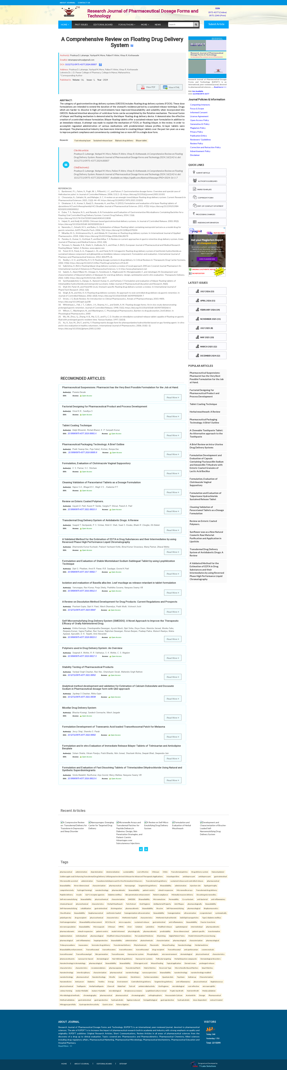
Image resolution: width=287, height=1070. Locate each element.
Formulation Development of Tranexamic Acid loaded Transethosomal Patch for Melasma (113, 726)
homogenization (174, 913)
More (144, 24)
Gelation (138, 927)
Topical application (174, 963)
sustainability (128, 872)
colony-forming (66, 991)
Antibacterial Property (162, 904)
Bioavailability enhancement (91, 922)
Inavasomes (83, 945)
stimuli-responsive (165, 890)
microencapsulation (68, 927)
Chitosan (155, 872)
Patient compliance (160, 895)
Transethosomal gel (84, 954)
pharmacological (193, 908)
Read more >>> (220, 87)
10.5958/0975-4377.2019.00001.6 (82, 433)
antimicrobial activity (147, 986)
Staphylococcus (216, 982)
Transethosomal (92, 949)
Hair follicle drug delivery (122, 959)
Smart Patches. (207, 968)
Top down (181, 977)
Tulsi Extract (131, 904)
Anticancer (79, 982)
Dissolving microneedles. (206, 895)
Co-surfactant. (188, 899)
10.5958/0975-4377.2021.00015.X (82, 509)
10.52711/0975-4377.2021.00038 (82, 697)
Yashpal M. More (97, 55)
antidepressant (189, 876)
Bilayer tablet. (141, 140)
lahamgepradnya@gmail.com (81, 59)
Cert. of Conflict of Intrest (210, 206)
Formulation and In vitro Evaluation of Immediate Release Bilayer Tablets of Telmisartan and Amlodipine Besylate (121, 747)
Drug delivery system (199, 872)
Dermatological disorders (210, 959)
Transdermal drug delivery (156, 881)
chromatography (89, 995)
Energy (111, 982)
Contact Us (84, 2)
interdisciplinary (83, 972)
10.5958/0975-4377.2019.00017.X (82, 656)
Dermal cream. (190, 963)
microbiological (178, 986)
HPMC (121, 927)
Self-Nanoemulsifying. (175, 908)
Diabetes (91, 982)
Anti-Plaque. (179, 904)
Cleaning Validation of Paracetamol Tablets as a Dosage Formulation (101, 482)
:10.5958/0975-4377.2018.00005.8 (82, 452)
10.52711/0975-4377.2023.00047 (82, 610)
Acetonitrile (191, 995)
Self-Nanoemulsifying (68, 908)
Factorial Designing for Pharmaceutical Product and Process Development (104, 406)
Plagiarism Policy (198, 128)
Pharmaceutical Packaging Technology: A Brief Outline (93, 444)
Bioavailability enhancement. (71, 949)
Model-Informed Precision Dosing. (201, 936)
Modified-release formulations (119, 936)
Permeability (174, 899)
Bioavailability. (165, 885)
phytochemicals (147, 940)
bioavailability (65, 885)
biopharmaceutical (95, 913)
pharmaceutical (66, 872)
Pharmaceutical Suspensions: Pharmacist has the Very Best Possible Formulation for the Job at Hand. (120, 387)
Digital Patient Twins (177, 936)
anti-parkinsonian (191, 949)
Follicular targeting (163, 959)
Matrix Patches (150, 968)
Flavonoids (154, 945)
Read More (172, 397)
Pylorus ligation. (122, 1004)
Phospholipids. (152, 954)
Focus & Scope (197, 108)
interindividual (197, 927)
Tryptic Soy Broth (176, 991)
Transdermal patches (179, 872)
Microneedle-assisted (69, 881)
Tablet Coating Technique (77, 425)
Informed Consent (198, 112)
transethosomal (142, 949)
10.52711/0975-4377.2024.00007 (81, 64)
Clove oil (110, 986)
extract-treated (216, 1000)
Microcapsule (98, 927)
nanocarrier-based (85, 959)
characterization (99, 885)
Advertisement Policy (200, 151)
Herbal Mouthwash (115, 904)
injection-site (195, 885)
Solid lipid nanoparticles (189, 918)
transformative (214, 931)
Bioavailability (144, 899)
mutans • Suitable (98, 991)
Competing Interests (200, 104)
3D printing (161, 936)
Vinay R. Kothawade (129, 55)
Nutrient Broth (193, 991)
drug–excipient (158, 949)
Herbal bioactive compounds (185, 959)
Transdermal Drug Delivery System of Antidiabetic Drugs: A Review (100, 520)
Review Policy (196, 143)
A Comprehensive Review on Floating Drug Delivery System (122, 42)
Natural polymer (218, 872)
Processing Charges (205, 214)
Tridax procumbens (67, 945)
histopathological (150, 1000)
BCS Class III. (110, 922)
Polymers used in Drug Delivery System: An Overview (92, 648)
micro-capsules (125, 922)
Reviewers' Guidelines (200, 139)
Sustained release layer (103, 140)
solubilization (86, 908)
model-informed (118, 931)
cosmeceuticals (208, 949)
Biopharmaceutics (211, 908)
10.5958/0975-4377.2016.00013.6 (82, 778)
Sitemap (123, 1064)
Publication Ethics (198, 135)
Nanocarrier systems (144, 959)
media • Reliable (82, 991)
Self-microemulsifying (68, 899)
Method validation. (67, 1000)
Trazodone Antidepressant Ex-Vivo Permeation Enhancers (119, 881)
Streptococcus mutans (133, 991)
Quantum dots (167, 977)
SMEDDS (131, 899)
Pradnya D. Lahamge (79, 55)
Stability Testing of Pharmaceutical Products (87, 667)
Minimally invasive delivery (182, 895)
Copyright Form (205, 198)
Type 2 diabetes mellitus (211, 918)
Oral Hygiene (144, 904)
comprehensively (67, 890)
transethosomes (109, 949)
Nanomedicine (66, 982)
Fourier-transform (208, 922)
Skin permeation (101, 954)
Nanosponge (130, 885)
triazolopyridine (173, 876)
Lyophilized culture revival (156, 991)
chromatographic (138, 995)
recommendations (98, 968)
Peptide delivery (66, 895)
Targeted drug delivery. (163, 982)
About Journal (67, 2)
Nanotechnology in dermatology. (73, 963)
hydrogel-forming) (84, 890)
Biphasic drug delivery (124, 140)
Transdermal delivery (122, 945)
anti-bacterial (202, 899)
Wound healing (168, 945)
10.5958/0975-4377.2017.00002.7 (82, 572)
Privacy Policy (196, 132)
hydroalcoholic (117, 1000)
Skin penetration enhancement (137, 895)
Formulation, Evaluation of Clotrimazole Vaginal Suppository (96, 463)
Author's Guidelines (207, 181)
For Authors (126, 24)
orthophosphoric (155, 995)
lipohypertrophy (210, 885)
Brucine (160, 908)
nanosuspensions (149, 972)
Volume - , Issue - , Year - (90, 80)
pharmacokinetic (118, 890)
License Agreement (199, 116)
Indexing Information (208, 222)
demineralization (113, 872)
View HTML (174, 87)
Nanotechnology (184, 945)
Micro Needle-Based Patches (186, 968)
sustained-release (142, 922)
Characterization (206, 977)
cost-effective (142, 872)
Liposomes (123, 977)
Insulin (79, 895)
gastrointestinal (220, 876)
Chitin (165, 872)
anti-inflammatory (218, 899)
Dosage (202, 995)
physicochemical (101, 899)
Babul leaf (121, 986)
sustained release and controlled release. (186, 881)
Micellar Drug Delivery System (79, 707)
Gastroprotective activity (89, 1004)
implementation (66, 936)
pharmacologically (195, 904)
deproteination (97, 872)
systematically (220, 913)
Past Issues (81, 24)
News (158, 24)
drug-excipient (80, 918)
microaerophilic (209, 986)
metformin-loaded (114, 913)
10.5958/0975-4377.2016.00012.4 (82, 591)
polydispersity (65, 918)
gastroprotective (101, 1000)
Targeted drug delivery (148, 885)
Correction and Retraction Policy (205, 147)
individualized (81, 936)
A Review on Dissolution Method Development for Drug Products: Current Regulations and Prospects (119, 601)
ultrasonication (190, 913)
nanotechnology (101, 890)
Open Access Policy (199, 120)
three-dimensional (81, 885)
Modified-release (165, 927)
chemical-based (66, 904)
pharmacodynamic (67, 931)
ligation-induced (133, 1000)
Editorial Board (103, 24)
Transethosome (118, 954)
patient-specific (198, 931)
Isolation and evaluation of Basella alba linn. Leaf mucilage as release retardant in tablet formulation (119, 582)
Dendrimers (135, 977)
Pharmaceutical (215, 995)
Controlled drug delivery (141, 982)
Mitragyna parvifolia (68, 1004)
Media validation (209, 991)
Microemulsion (159, 899)
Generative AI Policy (199, 124)
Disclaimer (195, 155)
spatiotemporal (181, 927)
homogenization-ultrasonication (137, 913)
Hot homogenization (68, 922)
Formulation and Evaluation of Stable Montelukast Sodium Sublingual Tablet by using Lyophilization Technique (118, 562)
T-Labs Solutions (207, 1066)
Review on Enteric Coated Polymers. (83, 501)
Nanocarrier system (136, 954)
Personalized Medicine (144, 936)
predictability (165, 931)
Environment (122, 982)
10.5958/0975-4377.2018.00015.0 (82, 637)
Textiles (101, 982)
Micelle (112, 977)
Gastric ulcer (108, 1004)
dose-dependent (200, 1000)
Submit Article (216, 24)
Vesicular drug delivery (101, 945)
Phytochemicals (140, 945)
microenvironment (169, 954)
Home (64, 24)
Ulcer (129, 927)
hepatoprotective (101, 940)
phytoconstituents (67, 959)
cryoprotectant (206, 913)
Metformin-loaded (129, 918)
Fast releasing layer (83, 140)
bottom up (192, 977)
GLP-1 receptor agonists (94, 895)
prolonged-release (206, 963)
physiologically (134, 931)
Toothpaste (81, 986)
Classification (65, 913)
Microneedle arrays (185, 890)
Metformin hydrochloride (166, 918)
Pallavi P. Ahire (112, 55)
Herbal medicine (201, 945)
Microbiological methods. (70, 995)
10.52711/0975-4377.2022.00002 (82, 735)
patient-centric (149, 890)
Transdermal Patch (133, 968)
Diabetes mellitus (115, 895)
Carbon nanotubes (151, 977)
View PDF (150, 87)
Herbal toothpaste (96, 986)
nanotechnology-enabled (201, 972)
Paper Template (204, 189)
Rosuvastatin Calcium (173, 995)
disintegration (116, 908)
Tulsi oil (132, 986)
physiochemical (82, 904)
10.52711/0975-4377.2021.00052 (82, 675)
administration (81, 872)
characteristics (98, 904)
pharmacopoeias (115, 968)
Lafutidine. (150, 927)
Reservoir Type (165, 968)
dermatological (186, 954)
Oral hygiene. (163, 986)
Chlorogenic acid (140, 963)
